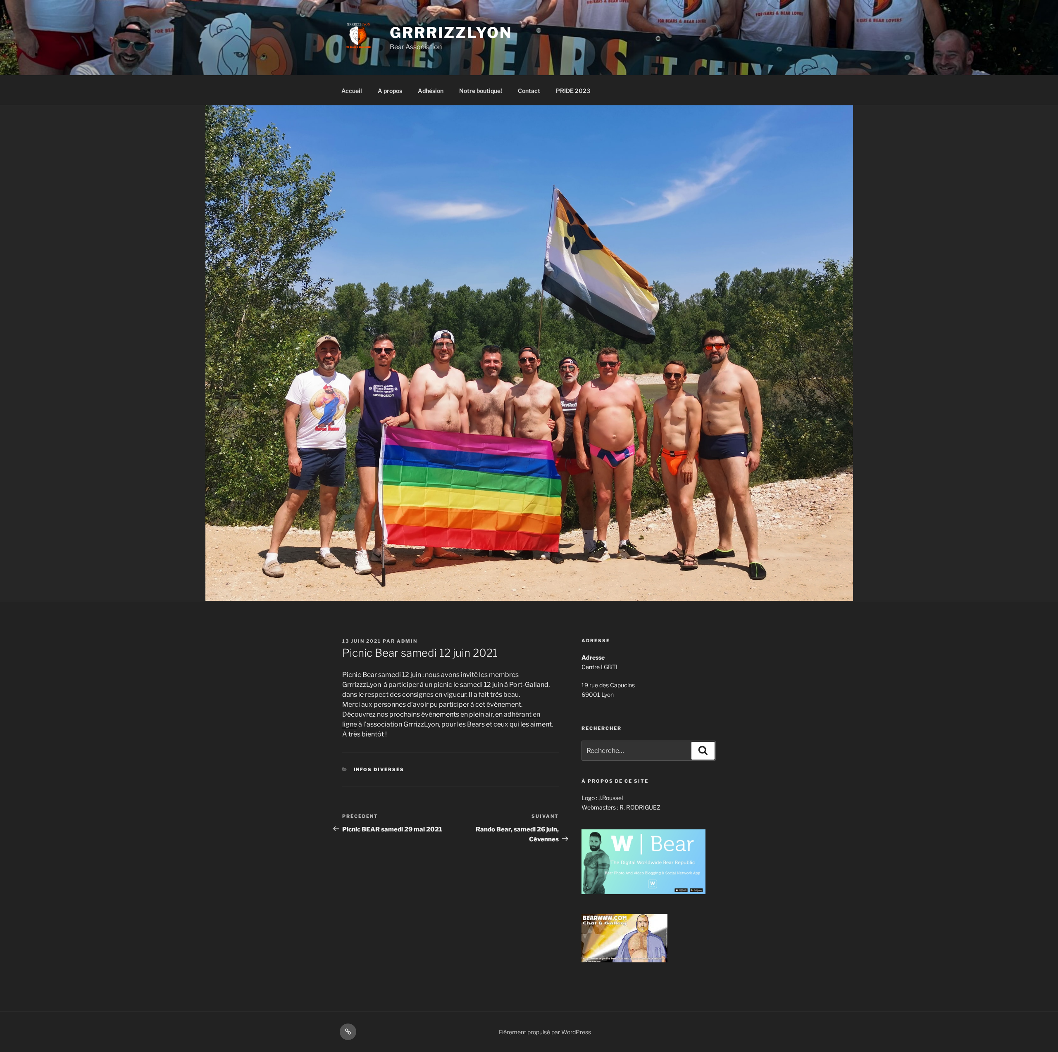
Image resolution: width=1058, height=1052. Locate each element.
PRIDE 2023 (573, 90)
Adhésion (430, 90)
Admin (407, 641)
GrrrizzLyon (451, 33)
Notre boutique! (480, 90)
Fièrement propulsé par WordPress (545, 1031)
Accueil (351, 90)
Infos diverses (379, 769)
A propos (390, 90)
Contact (529, 90)
